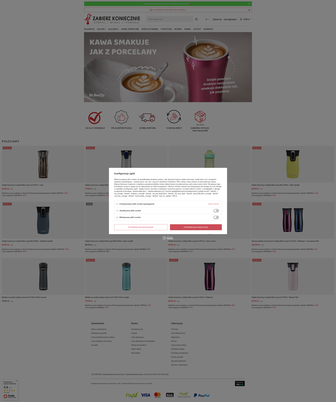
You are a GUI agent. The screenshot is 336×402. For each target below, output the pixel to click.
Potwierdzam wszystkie (196, 227)
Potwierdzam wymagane (140, 227)
